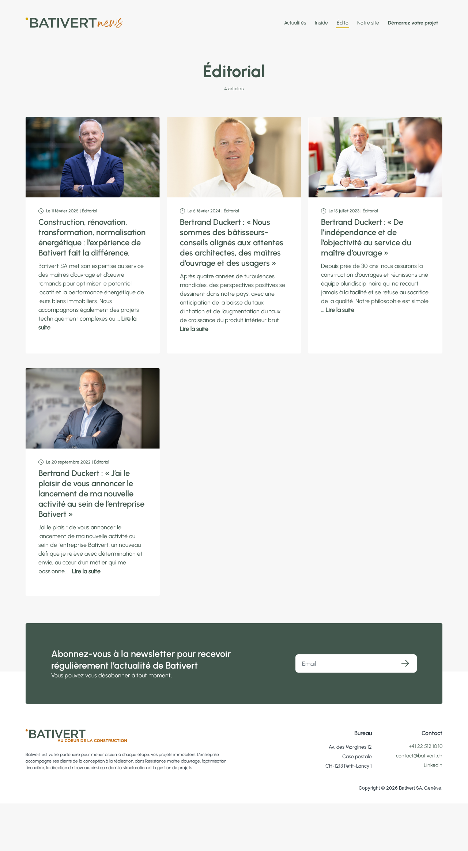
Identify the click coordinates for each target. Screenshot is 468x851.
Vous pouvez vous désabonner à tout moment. (111, 675)
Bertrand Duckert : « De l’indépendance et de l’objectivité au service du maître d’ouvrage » (366, 237)
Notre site (368, 23)
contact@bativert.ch (419, 756)
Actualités (295, 23)
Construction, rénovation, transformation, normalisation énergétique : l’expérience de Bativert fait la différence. (92, 237)
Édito (342, 23)
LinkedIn (433, 765)
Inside (321, 23)
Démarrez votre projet (413, 23)
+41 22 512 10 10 (425, 746)
